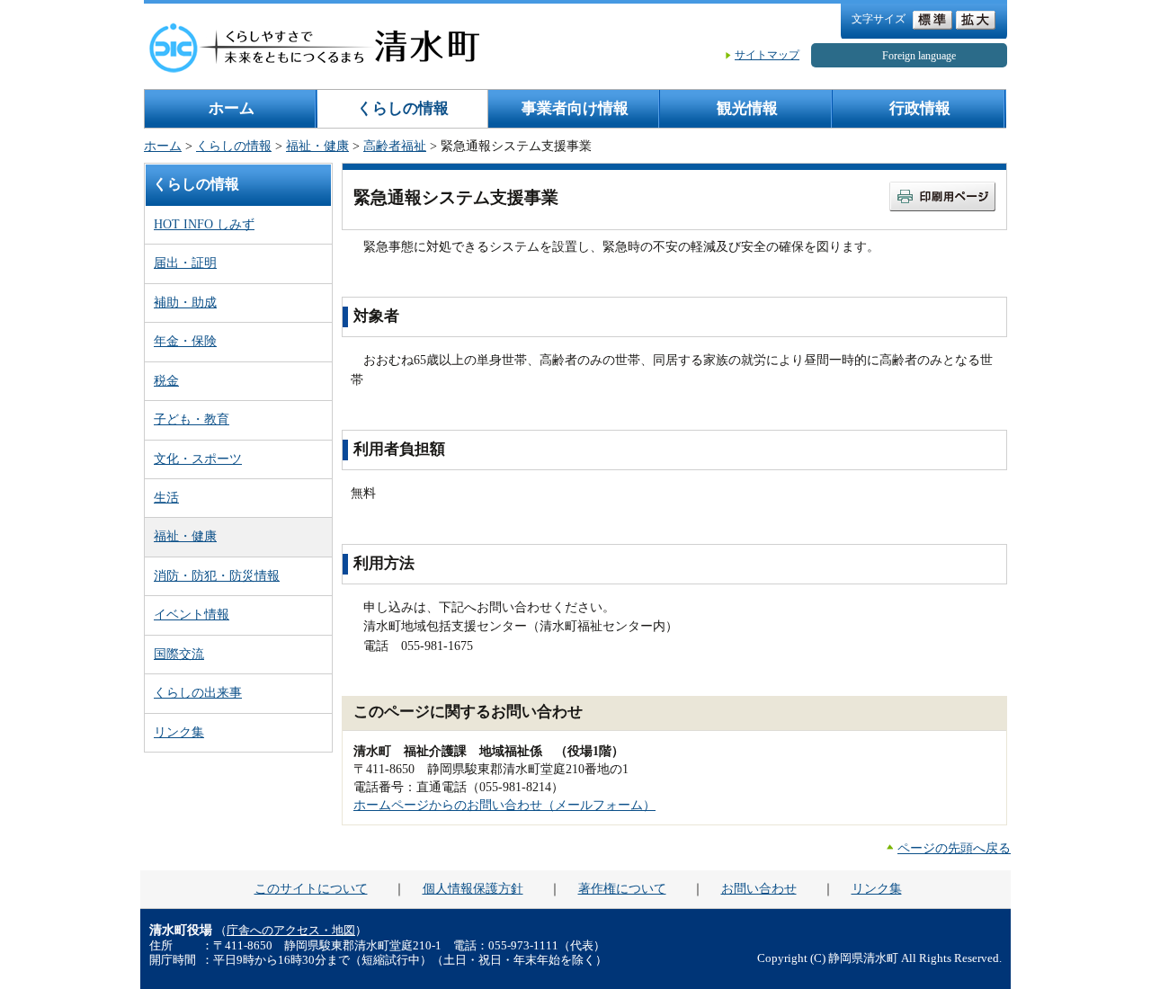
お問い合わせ (759, 888)
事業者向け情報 (575, 108)
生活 (166, 497)
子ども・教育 (191, 419)
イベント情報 (191, 614)
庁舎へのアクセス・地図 (291, 930)
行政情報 (919, 108)
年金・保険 (185, 341)
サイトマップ (767, 55)
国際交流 (179, 653)
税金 (166, 380)
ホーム (231, 108)
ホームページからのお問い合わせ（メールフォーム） (504, 804)
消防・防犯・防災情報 (217, 575)
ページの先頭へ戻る (954, 848)
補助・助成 (185, 302)
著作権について (622, 888)
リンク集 (179, 732)
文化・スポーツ (198, 458)
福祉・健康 (317, 145)
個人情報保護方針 (473, 888)
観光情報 (747, 108)
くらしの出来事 (198, 692)
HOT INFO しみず (204, 224)
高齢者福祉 (394, 145)
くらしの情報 (403, 108)
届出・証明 (185, 262)
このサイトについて (311, 888)
